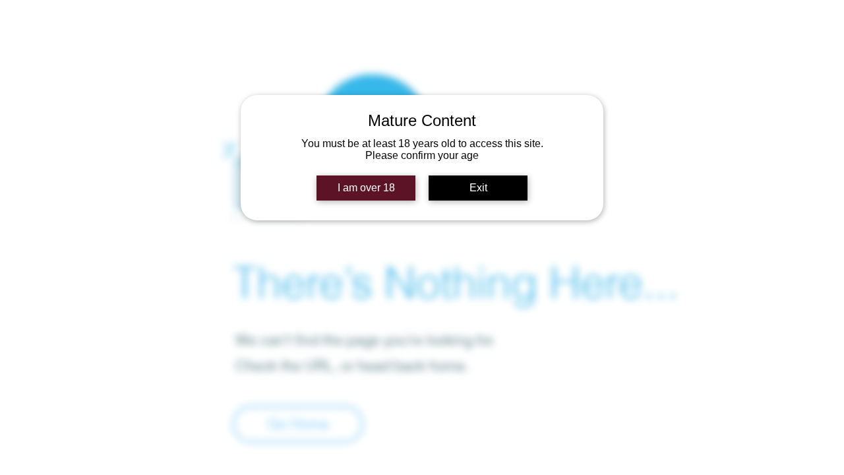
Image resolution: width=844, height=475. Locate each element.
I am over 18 (366, 187)
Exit (478, 187)
